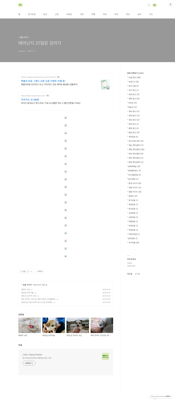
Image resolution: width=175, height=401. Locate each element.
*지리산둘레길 (134, 174)
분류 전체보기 (135, 73)
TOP (155, 399)
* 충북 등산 (133, 128)
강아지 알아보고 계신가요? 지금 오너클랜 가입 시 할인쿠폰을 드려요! (51, 102)
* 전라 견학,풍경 (135, 153)
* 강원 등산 (133, 94)
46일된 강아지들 (27, 292)
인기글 (137, 273)
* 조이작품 (133, 242)
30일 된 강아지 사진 (28, 295)
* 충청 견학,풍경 (135, 162)
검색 (149, 5)
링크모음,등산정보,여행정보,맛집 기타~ (37, 358)
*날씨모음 (132, 238)
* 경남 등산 (133, 111)
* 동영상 (132, 196)
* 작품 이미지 (134, 187)
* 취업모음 (132, 230)
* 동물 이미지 (27, 284)
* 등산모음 (132, 208)
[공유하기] (28, 271)
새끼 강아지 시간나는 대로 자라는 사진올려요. (38, 299)
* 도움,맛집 (134, 77)
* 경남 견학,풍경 (135, 145)
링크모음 (32, 14)
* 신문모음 (132, 217)
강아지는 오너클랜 (30, 99)
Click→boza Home (32, 354)
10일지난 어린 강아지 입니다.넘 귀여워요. (37, 302)
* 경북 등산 (133, 98)
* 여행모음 (132, 221)
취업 (116, 14)
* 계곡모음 (132, 136)
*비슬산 (132, 107)
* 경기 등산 (133, 90)
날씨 (139, 14)
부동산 (69, 14)
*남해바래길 (133, 166)
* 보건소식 (133, 81)
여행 (93, 14)
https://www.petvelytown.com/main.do (38, 77)
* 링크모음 (132, 200)
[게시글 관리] (31, 271)
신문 (57, 14)
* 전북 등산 (133, 115)
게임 (128, 14)
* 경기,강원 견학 (135, 141)
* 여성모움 (132, 225)
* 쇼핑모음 (132, 213)
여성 (105, 14)
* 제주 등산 (133, 124)
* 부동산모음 (133, 234)
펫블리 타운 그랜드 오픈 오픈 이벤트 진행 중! (43, 80)
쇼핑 (82, 14)
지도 (151, 14)
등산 (45, 14)
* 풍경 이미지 (134, 183)
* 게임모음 (132, 204)
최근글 (129, 273)
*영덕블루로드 (134, 170)
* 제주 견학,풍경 (135, 158)
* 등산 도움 (133, 86)
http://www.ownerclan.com (33, 96)
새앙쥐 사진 (25, 289)
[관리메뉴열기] (170, 4)
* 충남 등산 (133, 132)
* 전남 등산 (133, 119)
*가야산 (132, 103)
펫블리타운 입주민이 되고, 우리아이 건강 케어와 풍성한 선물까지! (49, 84)
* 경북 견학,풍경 (136, 149)
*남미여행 (133, 179)
